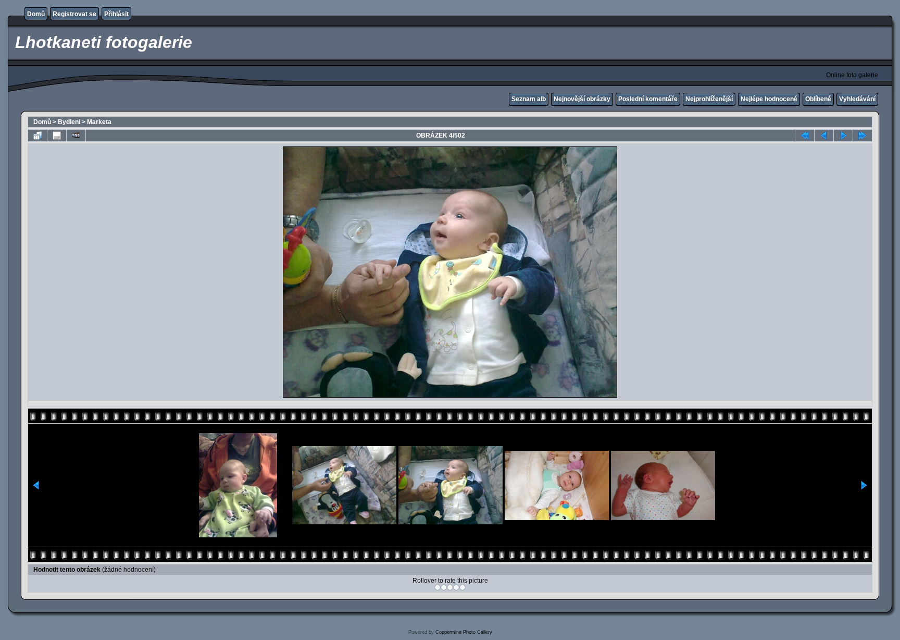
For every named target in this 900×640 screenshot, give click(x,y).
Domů (36, 14)
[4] (456, 587)
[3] (450, 587)
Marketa (99, 122)
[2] (444, 587)
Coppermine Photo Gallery (463, 632)
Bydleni (69, 122)
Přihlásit (116, 14)
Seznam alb (528, 99)
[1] (437, 587)
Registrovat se (74, 14)
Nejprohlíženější (709, 99)
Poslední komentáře (648, 99)
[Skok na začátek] (804, 135)
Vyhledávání (857, 99)
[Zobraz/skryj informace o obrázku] (56, 135)
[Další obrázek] (843, 135)
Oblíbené (818, 99)
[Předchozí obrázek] (824, 135)
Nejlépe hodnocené (769, 99)
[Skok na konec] (862, 135)
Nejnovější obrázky (582, 99)
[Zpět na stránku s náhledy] (37, 135)
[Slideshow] (76, 135)
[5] (462, 587)
